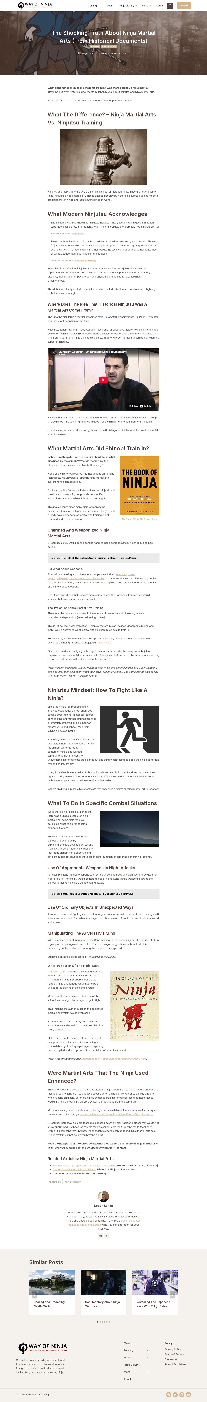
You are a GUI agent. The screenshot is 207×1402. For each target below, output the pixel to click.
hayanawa (104, 642)
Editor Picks (55, 1182)
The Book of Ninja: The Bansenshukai (139, 519)
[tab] (98, 1322)
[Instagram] (181, 1394)
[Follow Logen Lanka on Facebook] (100, 1235)
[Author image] (79, 53)
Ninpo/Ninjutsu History (85, 260)
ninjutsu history (73, 1182)
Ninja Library (131, 1364)
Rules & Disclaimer (175, 1364)
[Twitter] (175, 1394)
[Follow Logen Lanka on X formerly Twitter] (106, 1235)
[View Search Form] (170, 6)
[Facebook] (168, 1394)
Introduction (78, 233)
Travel (127, 1357)
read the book (63, 1029)
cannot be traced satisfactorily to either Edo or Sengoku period (116, 1114)
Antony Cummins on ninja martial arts (74, 1169)
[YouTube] (188, 1394)
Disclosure (170, 1359)
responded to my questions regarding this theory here (113, 1058)
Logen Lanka (88, 53)
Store (184, 5)
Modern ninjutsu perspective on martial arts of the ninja (85, 1165)
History (94, 46)
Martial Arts (109, 46)
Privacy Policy (172, 1349)
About (159, 5)
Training (128, 1350)
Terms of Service (174, 1354)
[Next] (172, 1294)
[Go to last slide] (34, 1294)
